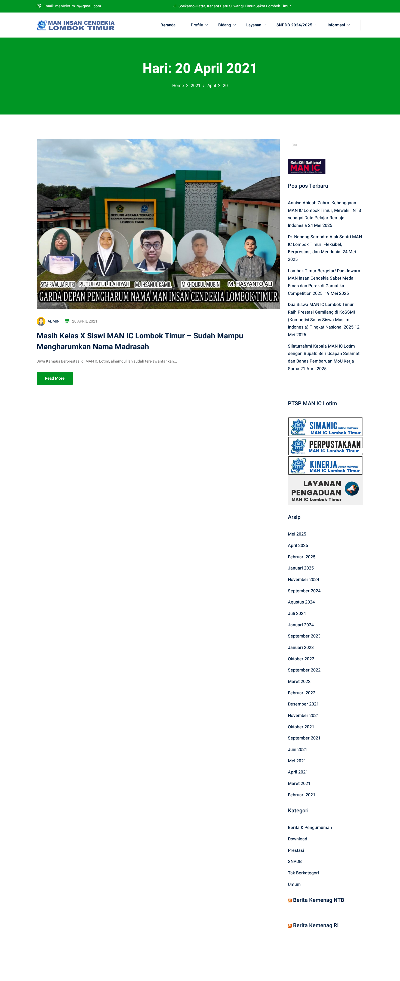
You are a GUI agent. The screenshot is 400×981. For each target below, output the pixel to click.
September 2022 (304, 670)
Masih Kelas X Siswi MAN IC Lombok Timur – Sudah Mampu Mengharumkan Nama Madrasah (140, 341)
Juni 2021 (297, 749)
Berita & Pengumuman (310, 827)
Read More (54, 378)
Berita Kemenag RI (316, 925)
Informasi (336, 25)
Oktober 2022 (301, 659)
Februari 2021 (301, 795)
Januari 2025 (301, 568)
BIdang (224, 25)
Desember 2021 (303, 704)
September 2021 (304, 738)
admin (54, 321)
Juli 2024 (297, 613)
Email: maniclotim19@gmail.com (72, 6)
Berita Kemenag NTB (318, 900)
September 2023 (304, 636)
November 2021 (303, 715)
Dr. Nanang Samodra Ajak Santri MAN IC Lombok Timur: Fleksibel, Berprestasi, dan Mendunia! (325, 244)
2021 (196, 85)
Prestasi (296, 850)
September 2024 (304, 591)
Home (178, 85)
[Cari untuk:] (326, 145)
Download (297, 839)
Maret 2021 (299, 783)
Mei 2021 (297, 761)
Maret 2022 (299, 681)
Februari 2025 (301, 557)
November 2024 (303, 579)
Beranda (168, 25)
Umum (294, 884)
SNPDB (295, 861)
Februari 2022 (301, 693)
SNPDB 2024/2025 (294, 25)
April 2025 (298, 545)
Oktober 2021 (301, 727)
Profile (197, 25)
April (211, 85)
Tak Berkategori (303, 873)
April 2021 (298, 772)
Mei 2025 (297, 534)
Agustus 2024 (301, 602)
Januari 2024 (301, 625)
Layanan (253, 25)
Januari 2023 (301, 647)
